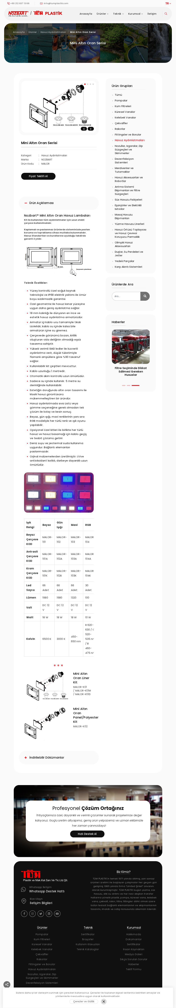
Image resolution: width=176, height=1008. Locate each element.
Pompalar (121, 100)
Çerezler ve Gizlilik (83, 1001)
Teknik (117, 13)
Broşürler (88, 939)
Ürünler (101, 13)
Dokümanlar (134, 939)
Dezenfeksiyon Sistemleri (124, 160)
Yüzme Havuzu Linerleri (129, 224)
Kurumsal (134, 13)
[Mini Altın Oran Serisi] (57, 107)
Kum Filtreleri (123, 106)
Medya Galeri (133, 954)
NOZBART (46, 159)
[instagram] (32, 913)
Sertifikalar (88, 934)
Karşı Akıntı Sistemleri (128, 267)
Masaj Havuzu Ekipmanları (124, 216)
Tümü (118, 95)
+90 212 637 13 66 (19, 3)
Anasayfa (86, 13)
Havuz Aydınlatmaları (53, 32)
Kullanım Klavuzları (88, 944)
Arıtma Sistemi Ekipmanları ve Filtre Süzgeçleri (127, 190)
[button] (123, 385)
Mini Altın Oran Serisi (83, 32)
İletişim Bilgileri (41, 903)
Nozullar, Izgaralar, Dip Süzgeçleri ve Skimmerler (129, 149)
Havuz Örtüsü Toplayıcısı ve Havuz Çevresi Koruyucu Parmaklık (130, 233)
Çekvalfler (121, 123)
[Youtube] (57, 913)
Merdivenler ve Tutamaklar (124, 170)
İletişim (151, 13)
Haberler (133, 964)
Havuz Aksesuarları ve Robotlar (129, 179)
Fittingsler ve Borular (128, 134)
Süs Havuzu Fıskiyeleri (128, 199)
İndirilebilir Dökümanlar (46, 757)
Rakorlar (120, 129)
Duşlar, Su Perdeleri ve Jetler (129, 253)
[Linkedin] (49, 913)
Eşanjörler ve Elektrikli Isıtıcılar (128, 207)
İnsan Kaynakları (133, 949)
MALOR (45, 163)
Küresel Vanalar (125, 112)
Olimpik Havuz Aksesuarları (124, 244)
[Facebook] (24, 913)
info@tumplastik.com (55, 3)
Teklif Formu (133, 969)
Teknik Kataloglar (88, 949)
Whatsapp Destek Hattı (46, 891)
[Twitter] (40, 913)
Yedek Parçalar (124, 261)
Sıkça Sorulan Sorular (133, 959)
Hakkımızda (133, 934)
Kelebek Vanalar (125, 117)
